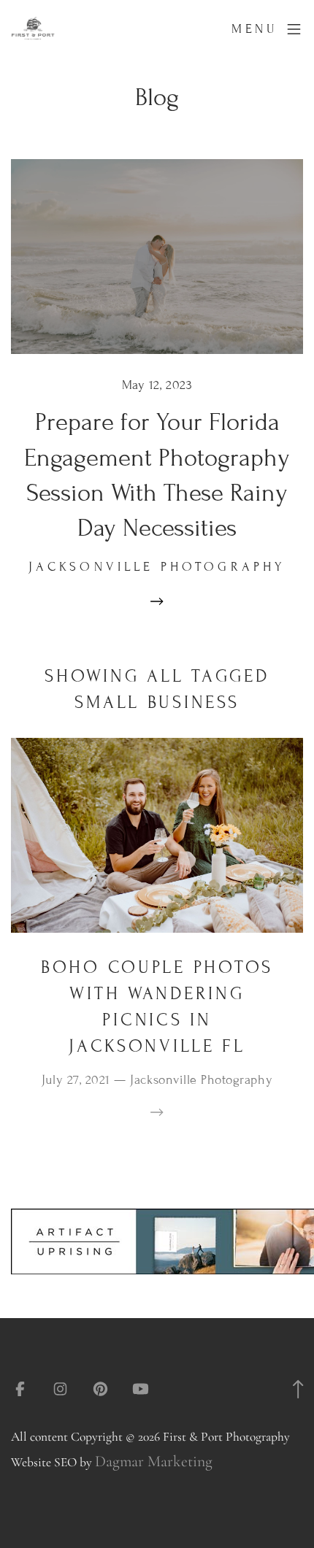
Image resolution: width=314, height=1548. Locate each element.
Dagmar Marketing (153, 1461)
